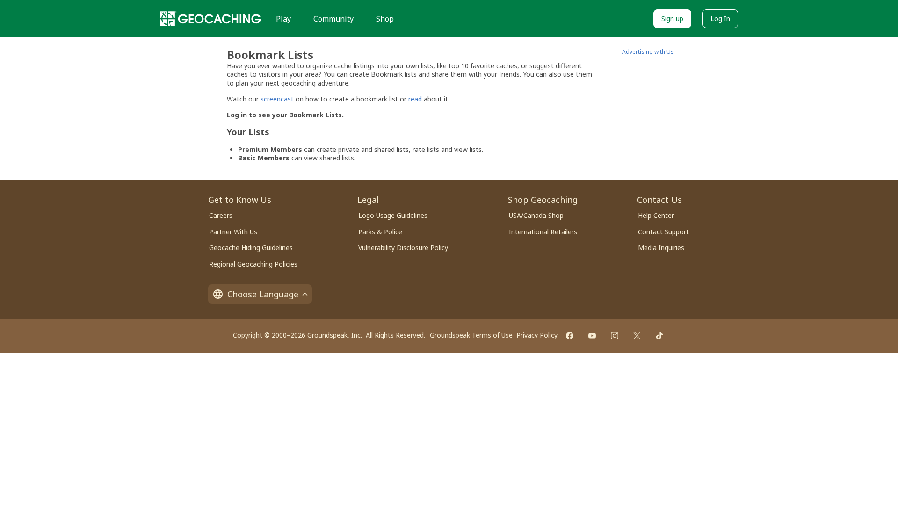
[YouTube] (592, 335)
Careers (220, 215)
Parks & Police (380, 231)
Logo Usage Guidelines (392, 215)
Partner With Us (233, 231)
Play (283, 19)
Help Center (656, 215)
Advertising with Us (648, 52)
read (415, 98)
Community (333, 19)
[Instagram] (614, 335)
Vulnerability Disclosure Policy (403, 247)
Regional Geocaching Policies (253, 264)
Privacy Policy (537, 335)
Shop (385, 19)
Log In (720, 18)
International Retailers (543, 231)
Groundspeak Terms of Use (471, 335)
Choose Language (262, 294)
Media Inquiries (661, 247)
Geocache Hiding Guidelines (251, 247)
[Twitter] (637, 335)
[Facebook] (569, 335)
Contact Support (663, 231)
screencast (277, 98)
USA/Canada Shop (536, 215)
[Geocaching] (210, 18)
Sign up (672, 18)
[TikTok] (659, 335)
